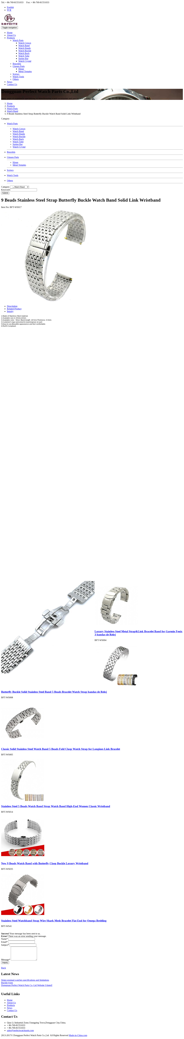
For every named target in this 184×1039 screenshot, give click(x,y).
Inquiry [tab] (10, 311)
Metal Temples (25, 71)
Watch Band (24, 45)
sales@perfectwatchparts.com (20, 1030)
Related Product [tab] (14, 309)
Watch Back (23, 53)
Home (10, 32)
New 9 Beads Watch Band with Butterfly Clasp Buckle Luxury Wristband (44, 863)
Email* (4, 942)
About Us (11, 35)
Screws (16, 74)
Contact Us (12, 84)
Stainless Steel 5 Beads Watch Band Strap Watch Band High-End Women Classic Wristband (55, 806)
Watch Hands (24, 48)
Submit (5, 193)
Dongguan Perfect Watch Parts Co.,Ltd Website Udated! (26, 985)
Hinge (21, 69)
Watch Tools (18, 76)
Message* (5, 959)
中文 (9, 10)
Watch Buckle (24, 51)
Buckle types (7, 982)
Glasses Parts (19, 66)
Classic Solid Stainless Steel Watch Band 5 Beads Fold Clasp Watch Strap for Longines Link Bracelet (60, 748)
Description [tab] (12, 306)
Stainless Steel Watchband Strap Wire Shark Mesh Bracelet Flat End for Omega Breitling (54, 920)
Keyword (5, 190)
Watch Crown (24, 43)
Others (16, 79)
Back (3, 968)
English (10, 7)
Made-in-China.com (78, 1035)
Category (5, 187)
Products (11, 38)
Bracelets (17, 63)
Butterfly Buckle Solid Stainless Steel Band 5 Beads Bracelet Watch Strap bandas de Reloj (54, 691)
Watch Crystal (24, 61)
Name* (4, 939)
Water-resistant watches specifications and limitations (25, 980)
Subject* (5, 945)
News (9, 82)
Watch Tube (23, 56)
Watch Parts (18, 40)
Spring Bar (23, 58)
